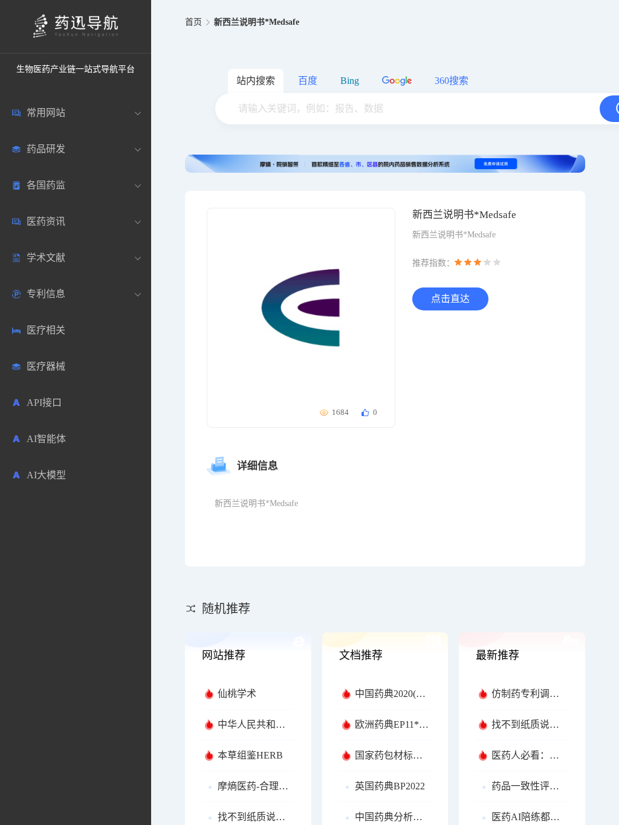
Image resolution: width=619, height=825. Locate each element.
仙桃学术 (237, 694)
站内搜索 (255, 80)
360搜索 (451, 80)
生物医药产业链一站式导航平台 (75, 69)
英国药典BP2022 (390, 786)
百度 (307, 80)
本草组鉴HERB (250, 755)
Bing (349, 80)
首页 (193, 22)
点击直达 (450, 299)
